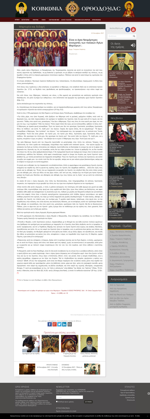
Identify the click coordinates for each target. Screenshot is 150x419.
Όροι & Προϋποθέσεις (128, 392)
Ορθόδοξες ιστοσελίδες (127, 395)
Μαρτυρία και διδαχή (32, 26)
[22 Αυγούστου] (113, 96)
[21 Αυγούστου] (113, 109)
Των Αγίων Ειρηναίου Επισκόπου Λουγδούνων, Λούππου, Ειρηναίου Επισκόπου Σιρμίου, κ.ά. (125, 85)
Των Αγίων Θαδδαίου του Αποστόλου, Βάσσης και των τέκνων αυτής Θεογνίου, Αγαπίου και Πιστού (125, 110)
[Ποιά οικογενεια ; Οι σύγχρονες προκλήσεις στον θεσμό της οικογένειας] (122, 166)
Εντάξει (137, 416)
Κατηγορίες (25, 20)
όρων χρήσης (69, 402)
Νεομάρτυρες (73, 54)
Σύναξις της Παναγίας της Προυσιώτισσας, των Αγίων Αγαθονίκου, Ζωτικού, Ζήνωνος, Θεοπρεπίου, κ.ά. (125, 97)
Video (44, 20)
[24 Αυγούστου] (121, 61)
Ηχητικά (35, 20)
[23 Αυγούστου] (113, 83)
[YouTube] (133, 29)
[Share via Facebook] (50, 324)
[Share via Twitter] (59, 324)
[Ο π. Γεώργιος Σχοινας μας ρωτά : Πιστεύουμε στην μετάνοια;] (122, 199)
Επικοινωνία (96, 20)
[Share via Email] (70, 324)
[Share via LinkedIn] (64, 324)
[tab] (122, 231)
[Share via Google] (54, 324)
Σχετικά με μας (54, 20)
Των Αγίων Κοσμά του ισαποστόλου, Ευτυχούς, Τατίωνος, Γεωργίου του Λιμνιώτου (121, 73)
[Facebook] (127, 29)
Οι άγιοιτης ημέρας (117, 45)
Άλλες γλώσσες (66, 20)
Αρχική (17, 19)
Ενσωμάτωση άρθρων (82, 20)
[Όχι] (147, 416)
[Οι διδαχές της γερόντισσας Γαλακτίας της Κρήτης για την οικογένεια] (122, 133)
